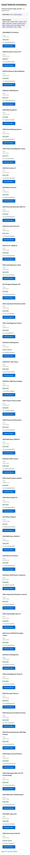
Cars (8, 21)
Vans (25, 21)
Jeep (12, 25)
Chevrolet (8, 23)
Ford (23, 23)
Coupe (12, 21)
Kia (15, 25)
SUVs (16, 21)
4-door (4, 21)
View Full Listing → (9, 46)
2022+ (15, 27)
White (19, 27)
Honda (8, 25)
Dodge (19, 23)
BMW (3, 23)
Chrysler (14, 23)
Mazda (19, 25)
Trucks (21, 21)
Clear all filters (18, 14)
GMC (3, 25)
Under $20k (9, 27)
